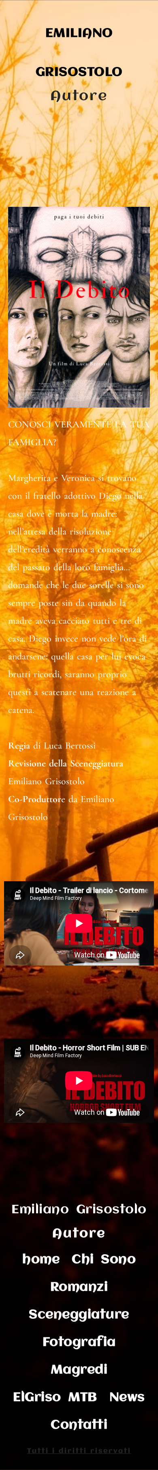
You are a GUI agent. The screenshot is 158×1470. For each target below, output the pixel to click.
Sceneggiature (79, 1315)
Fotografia (79, 1342)
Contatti (79, 1425)
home (41, 1259)
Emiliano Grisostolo (79, 1210)
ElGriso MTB (55, 1397)
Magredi (79, 1370)
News (127, 1397)
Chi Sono (104, 1259)
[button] (79, 114)
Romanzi (79, 1287)
